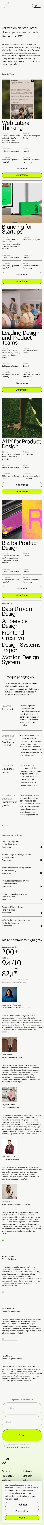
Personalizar (22, 1511)
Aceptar (22, 1518)
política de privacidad (19, 1445)
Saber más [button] (22, 168)
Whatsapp (28, 1480)
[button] (22, 175)
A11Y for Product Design (21, 444)
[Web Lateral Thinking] (22, 99)
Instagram (28, 1471)
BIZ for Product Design (20, 545)
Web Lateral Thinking (16, 125)
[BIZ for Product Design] (22, 519)
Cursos (6, 1471)
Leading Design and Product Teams (20, 338)
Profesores (8, 1476)
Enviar (22, 1435)
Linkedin (27, 1476)
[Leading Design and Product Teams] (22, 309)
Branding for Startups (17, 229)
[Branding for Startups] (22, 203)
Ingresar (37, 6)
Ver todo (5, 825)
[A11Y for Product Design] (22, 418)
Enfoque (6, 1480)
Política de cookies (12, 1499)
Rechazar (22, 1505)
